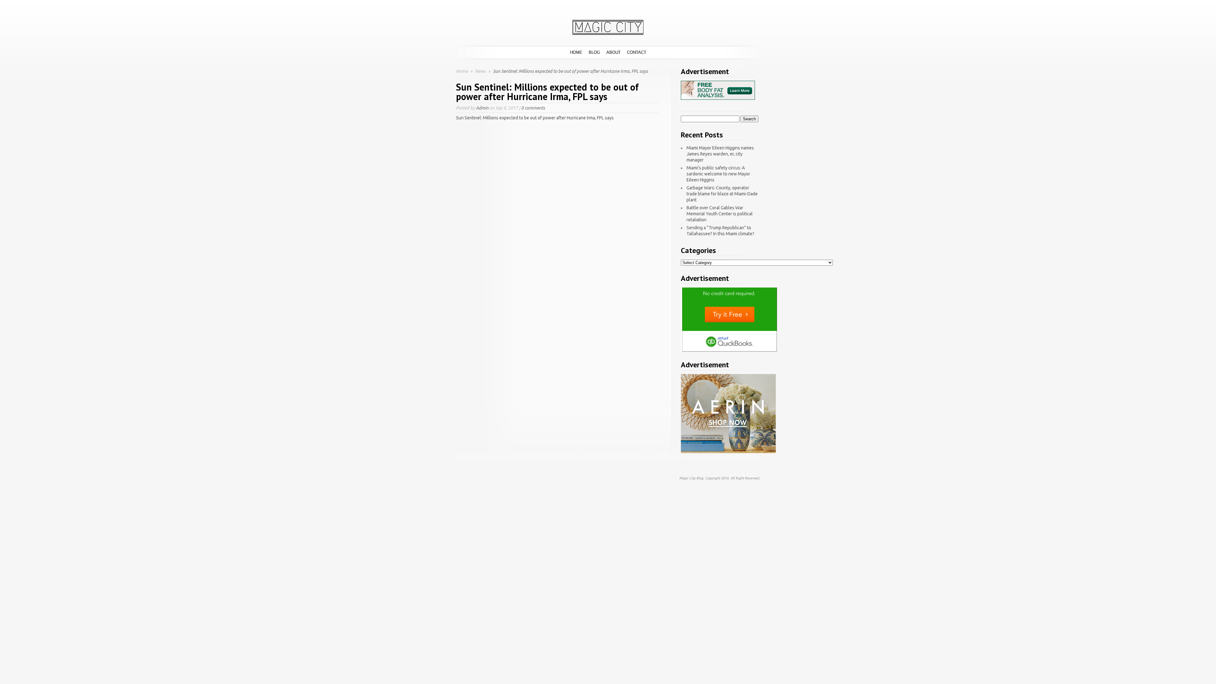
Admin (482, 108)
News (481, 71)
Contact (636, 52)
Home (576, 52)
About (613, 52)
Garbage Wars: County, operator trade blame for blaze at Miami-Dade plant (722, 193)
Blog (594, 52)
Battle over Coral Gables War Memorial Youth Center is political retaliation (720, 213)
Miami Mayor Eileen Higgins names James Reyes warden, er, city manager (720, 153)
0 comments (533, 108)
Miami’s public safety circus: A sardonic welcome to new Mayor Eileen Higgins (718, 173)
